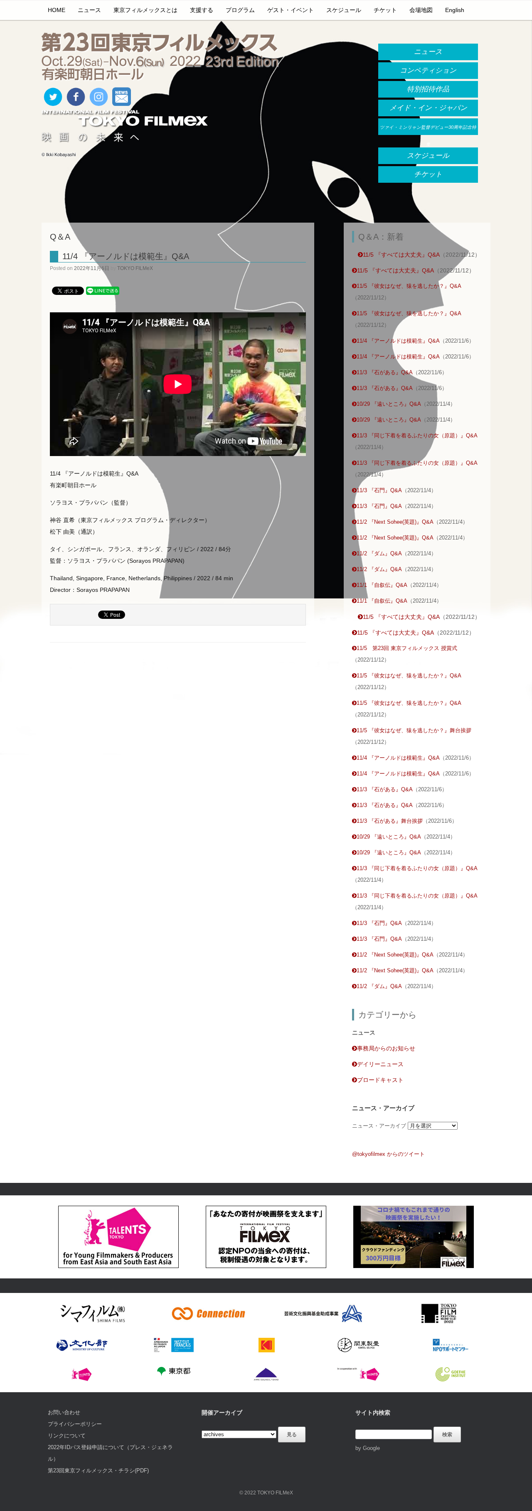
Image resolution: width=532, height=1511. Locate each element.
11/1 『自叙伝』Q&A (382, 585)
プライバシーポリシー (75, 1424)
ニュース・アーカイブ (379, 1126)
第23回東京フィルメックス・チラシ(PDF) (98, 1470)
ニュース (89, 10)
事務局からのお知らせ (386, 1048)
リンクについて (67, 1436)
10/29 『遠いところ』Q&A (389, 404)
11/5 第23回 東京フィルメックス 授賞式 (407, 648)
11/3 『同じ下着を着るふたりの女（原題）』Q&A (417, 435)
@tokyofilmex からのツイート (388, 1154)
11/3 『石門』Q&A (379, 490)
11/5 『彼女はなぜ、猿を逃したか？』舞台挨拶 (414, 730)
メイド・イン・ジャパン (428, 108)
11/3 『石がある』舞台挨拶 (390, 821)
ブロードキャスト (380, 1080)
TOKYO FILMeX (135, 268)
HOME (56, 10)
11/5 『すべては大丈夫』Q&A (401, 254)
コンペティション (428, 70)
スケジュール (343, 10)
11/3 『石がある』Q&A (385, 372)
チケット (385, 10)
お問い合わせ (64, 1412)
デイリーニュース (380, 1064)
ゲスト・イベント (290, 10)
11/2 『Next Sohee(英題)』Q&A (395, 522)
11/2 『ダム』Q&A (379, 553)
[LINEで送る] (102, 290)
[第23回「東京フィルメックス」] (160, 57)
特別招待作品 (428, 89)
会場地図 (421, 10)
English (454, 10)
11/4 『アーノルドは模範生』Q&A (125, 256)
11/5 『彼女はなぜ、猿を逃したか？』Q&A (409, 286)
